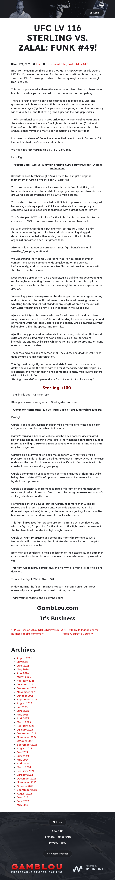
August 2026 (24, 658)
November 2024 (26, 737)
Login (96, 12)
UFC (85, 64)
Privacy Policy (57, 842)
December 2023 (26, 778)
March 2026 (24, 677)
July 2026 (22, 661)
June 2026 (23, 665)
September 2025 (27, 699)
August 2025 (24, 703)
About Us (57, 831)
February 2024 (25, 771)
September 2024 (27, 744)
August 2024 (24, 748)
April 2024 (23, 763)
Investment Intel (56, 64)
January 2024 (25, 774)
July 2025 (22, 707)
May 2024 (23, 759)
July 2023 (22, 797)
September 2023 (27, 789)
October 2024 (25, 741)
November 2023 (26, 782)
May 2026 (23, 669)
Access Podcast (59, 853)
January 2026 (25, 684)
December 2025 (26, 688)
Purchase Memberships (57, 836)
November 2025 (26, 692)
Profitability (75, 64)
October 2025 (25, 695)
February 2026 (25, 680)
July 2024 (22, 752)
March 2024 (24, 767)
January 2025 (25, 729)
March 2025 (24, 722)
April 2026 (23, 673)
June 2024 (23, 756)
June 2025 (23, 710)
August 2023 (24, 793)
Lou (38, 64)
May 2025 (22, 714)
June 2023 (23, 801)
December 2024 (26, 733)
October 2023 (25, 786)
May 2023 (22, 805)
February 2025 (25, 725)
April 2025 (23, 718)
